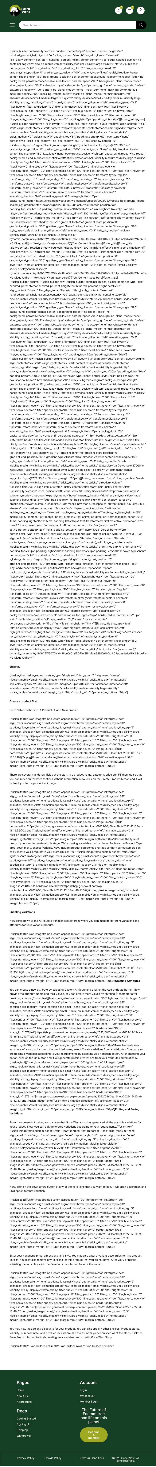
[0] (118, 10)
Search (141, 25)
